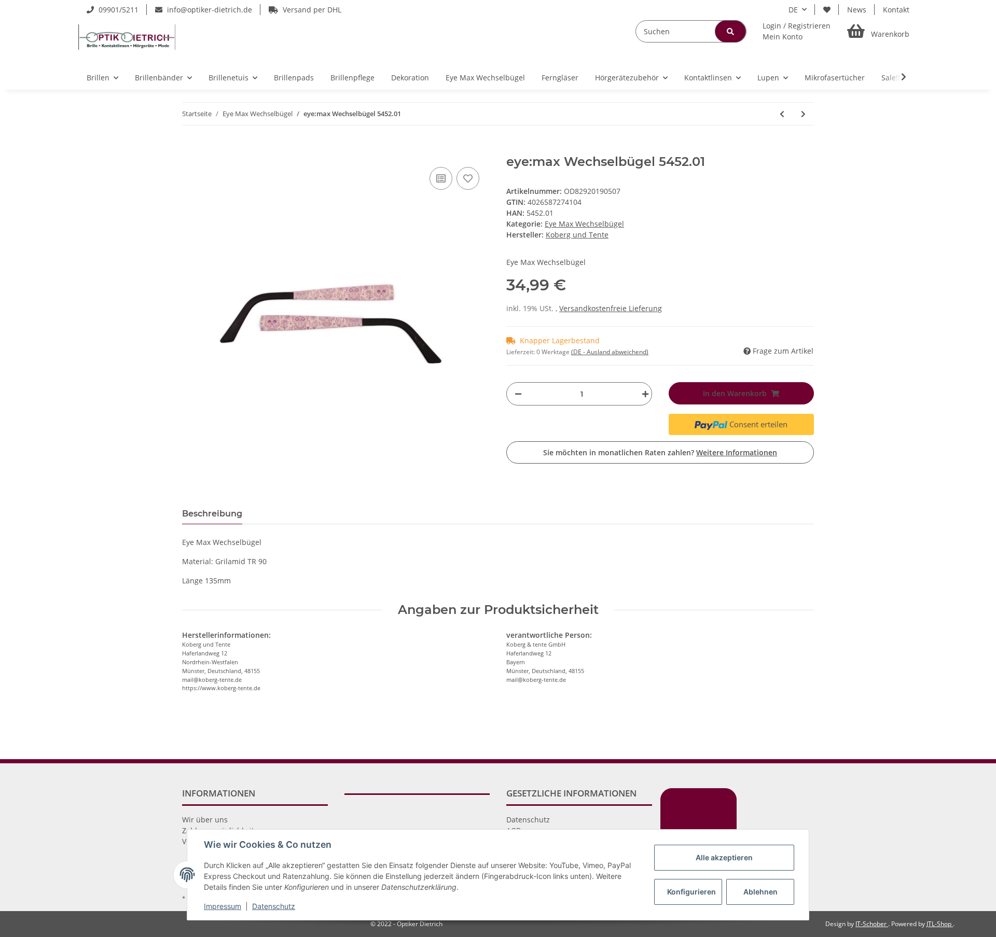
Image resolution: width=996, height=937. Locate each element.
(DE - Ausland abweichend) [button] (609, 351)
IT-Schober (871, 923)
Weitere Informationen (736, 452)
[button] (796, 31)
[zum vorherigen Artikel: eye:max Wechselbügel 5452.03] (782, 114)
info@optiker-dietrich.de (208, 10)
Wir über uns (205, 819)
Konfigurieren (691, 891)
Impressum (222, 906)
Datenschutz (528, 819)
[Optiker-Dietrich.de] (126, 36)
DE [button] (793, 10)
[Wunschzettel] (827, 9)
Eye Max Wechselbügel (584, 224)
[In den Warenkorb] (190, 149)
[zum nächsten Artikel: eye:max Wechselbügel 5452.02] (803, 114)
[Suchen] (730, 31)
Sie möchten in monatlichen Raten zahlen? (660, 452)
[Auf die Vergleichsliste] (441, 178)
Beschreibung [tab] (212, 514)
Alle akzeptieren (724, 857)
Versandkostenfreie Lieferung (610, 308)
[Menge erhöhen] (643, 394)
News (856, 10)
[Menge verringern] (518, 394)
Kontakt (896, 10)
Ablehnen (760, 891)
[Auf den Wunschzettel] (468, 178)
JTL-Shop (939, 923)
